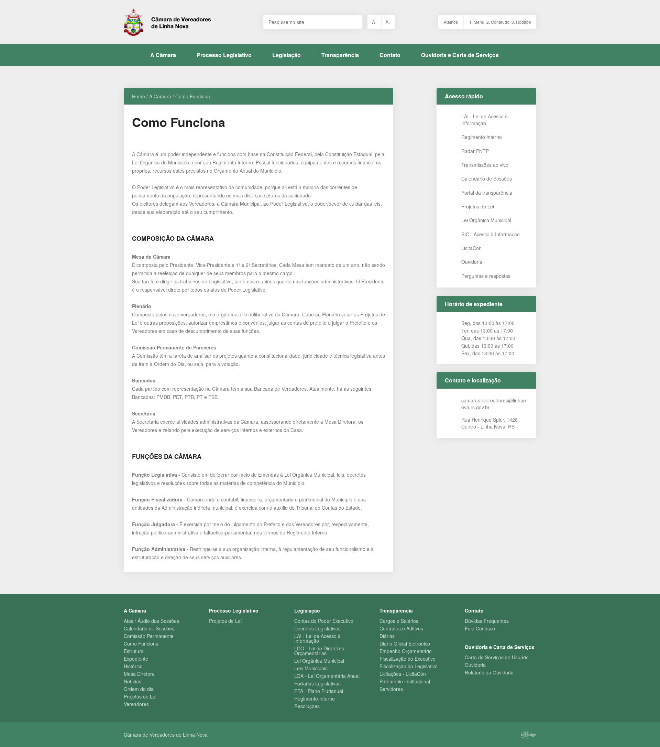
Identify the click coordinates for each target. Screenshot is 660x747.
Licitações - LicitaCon (403, 673)
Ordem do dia (139, 688)
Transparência (340, 55)
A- (374, 22)
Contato (390, 55)
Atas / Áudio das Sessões (151, 620)
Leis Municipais (311, 668)
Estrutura (134, 651)
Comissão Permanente (149, 636)
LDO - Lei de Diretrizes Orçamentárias (319, 651)
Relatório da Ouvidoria (489, 672)
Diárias (387, 636)
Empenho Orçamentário (406, 651)
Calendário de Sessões (149, 628)
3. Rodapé (521, 22)
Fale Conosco (480, 628)
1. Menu (476, 22)
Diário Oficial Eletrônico (405, 643)
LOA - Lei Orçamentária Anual (327, 675)
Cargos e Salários (399, 620)
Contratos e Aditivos (401, 628)
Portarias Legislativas (317, 683)
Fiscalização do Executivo (408, 658)
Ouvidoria (475, 664)
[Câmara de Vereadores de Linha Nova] (167, 22)
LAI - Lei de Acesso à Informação (317, 638)
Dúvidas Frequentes (487, 620)
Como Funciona (141, 643)
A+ (388, 22)
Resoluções (307, 706)
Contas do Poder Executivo (323, 620)
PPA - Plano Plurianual (318, 691)
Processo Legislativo (224, 55)
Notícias (132, 681)
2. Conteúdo (497, 22)
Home (138, 96)
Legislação (286, 55)
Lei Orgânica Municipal (319, 660)
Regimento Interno (314, 698)
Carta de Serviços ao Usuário (497, 657)
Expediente (136, 658)
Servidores (391, 688)
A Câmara (163, 55)
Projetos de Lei (140, 696)
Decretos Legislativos (317, 628)
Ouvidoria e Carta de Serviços (460, 55)
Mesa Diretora (139, 673)
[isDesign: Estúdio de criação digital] (528, 734)
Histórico (133, 666)
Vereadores (136, 704)
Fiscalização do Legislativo (409, 666)
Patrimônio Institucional (405, 681)
